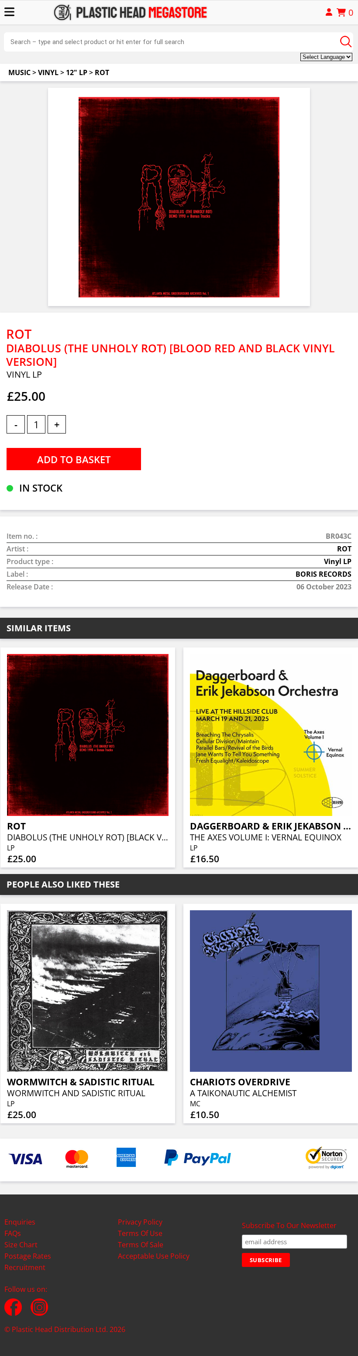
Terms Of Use (140, 1233)
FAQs (12, 1233)
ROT (102, 72)
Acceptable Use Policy (153, 1256)
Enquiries (19, 1222)
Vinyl (48, 72)
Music (19, 72)
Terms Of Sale (140, 1244)
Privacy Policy (140, 1222)
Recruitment (24, 1267)
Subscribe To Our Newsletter (289, 1225)
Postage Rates (27, 1256)
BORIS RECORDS (323, 574)
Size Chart (21, 1244)
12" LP (76, 72)
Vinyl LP (337, 561)
